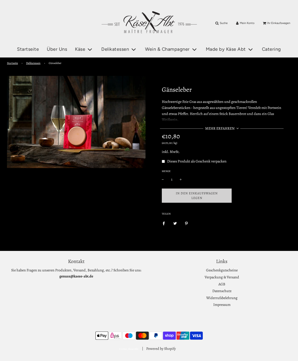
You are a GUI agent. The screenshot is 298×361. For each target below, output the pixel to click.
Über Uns (57, 49)
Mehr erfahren (220, 128)
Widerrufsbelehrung (221, 297)
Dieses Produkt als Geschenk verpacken (197, 161)
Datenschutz (221, 291)
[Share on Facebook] (163, 223)
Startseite (28, 49)
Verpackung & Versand (222, 277)
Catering (271, 49)
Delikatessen (33, 63)
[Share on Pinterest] (186, 223)
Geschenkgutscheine (222, 270)
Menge (166, 171)
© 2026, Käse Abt (128, 349)
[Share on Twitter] (175, 223)
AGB (221, 284)
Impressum (221, 304)
